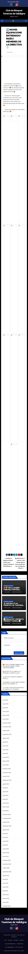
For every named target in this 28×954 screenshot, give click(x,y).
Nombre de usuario (9, 638)
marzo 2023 (6, 848)
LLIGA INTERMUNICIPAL (10, 943)
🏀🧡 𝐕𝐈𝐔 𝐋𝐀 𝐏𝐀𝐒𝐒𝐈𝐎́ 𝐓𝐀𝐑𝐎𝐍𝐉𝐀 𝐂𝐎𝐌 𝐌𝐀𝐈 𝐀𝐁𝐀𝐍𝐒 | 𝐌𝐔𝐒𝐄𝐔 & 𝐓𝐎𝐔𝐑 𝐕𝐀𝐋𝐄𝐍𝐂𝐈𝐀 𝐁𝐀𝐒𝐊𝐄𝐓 (13, 666)
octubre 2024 (6, 776)
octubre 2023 (6, 822)
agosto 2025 (6, 738)
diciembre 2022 (7, 860)
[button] (23, 21)
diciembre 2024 (7, 768)
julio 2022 (5, 879)
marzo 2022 (6, 894)
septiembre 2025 (7, 734)
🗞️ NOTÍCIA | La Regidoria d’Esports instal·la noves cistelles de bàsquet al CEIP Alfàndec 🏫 (8, 562)
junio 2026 (5, 700)
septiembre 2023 (7, 826)
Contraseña (7, 645)
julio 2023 (5, 833)
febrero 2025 (6, 761)
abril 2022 (5, 890)
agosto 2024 (6, 784)
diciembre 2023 (7, 814)
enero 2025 (6, 765)
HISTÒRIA (16, 940)
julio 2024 (5, 787)
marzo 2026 (6, 711)
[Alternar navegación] (13, 21)
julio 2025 (5, 742)
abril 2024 (5, 799)
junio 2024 (5, 791)
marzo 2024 (6, 803)
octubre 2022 (6, 868)
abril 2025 (5, 753)
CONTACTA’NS (20, 943)
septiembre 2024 (7, 780)
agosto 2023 (6, 829)
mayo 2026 (5, 704)
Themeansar (14, 936)
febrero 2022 (6, 898)
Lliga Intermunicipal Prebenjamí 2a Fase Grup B (14, 950)
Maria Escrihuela (17, 592)
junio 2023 (5, 837)
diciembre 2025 (7, 723)
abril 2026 (5, 707)
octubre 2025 (6, 730)
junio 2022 (5, 883)
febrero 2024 (6, 807)
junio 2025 (5, 745)
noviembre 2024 (7, 772)
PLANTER (21, 940)
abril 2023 (5, 845)
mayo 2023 (5, 841)
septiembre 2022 (7, 871)
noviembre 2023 (7, 818)
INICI (6, 940)
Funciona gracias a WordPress (10, 935)
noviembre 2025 (7, 726)
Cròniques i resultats (8, 585)
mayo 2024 (5, 795)
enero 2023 (6, 856)
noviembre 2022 (7, 864)
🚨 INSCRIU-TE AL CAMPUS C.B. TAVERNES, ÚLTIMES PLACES (13, 605)
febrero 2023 (6, 852)
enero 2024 (6, 810)
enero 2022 (6, 902)
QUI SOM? (10, 940)
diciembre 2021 (7, 906)
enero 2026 (6, 719)
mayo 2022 (5, 887)
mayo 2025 (5, 749)
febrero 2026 (6, 715)
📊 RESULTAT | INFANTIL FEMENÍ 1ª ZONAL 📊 (13, 620)
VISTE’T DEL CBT (19, 947)
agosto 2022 (6, 875)
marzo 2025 (6, 757)
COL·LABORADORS (9, 947)
